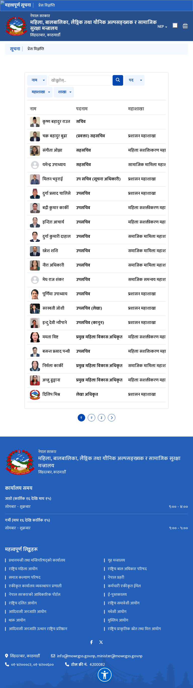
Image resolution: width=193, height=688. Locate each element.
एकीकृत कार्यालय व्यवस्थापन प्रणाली (35, 586)
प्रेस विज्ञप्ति (46, 5)
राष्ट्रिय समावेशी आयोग (123, 603)
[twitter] (101, 642)
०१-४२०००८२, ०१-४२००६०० (32, 665)
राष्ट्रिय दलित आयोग (23, 603)
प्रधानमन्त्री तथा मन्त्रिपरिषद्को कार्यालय (37, 560)
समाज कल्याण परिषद (24, 577)
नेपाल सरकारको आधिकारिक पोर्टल (34, 594)
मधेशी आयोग (117, 611)
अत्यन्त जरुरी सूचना (42, 49)
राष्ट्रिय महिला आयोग (23, 569)
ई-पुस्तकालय (117, 594)
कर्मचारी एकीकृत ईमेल (124, 586)
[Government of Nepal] (16, 26)
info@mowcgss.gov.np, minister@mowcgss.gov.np (99, 656)
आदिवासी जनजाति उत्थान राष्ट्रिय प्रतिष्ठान (38, 629)
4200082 (88, 665)
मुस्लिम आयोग (118, 620)
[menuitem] (96, 507)
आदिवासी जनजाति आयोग (27, 611)
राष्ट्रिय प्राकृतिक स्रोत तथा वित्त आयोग (134, 629)
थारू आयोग (17, 620)
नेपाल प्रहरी (116, 577)
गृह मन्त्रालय (116, 560)
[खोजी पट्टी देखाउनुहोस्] (175, 25)
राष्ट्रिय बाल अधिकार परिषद (127, 569)
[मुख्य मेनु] (185, 26)
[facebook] (91, 642)
